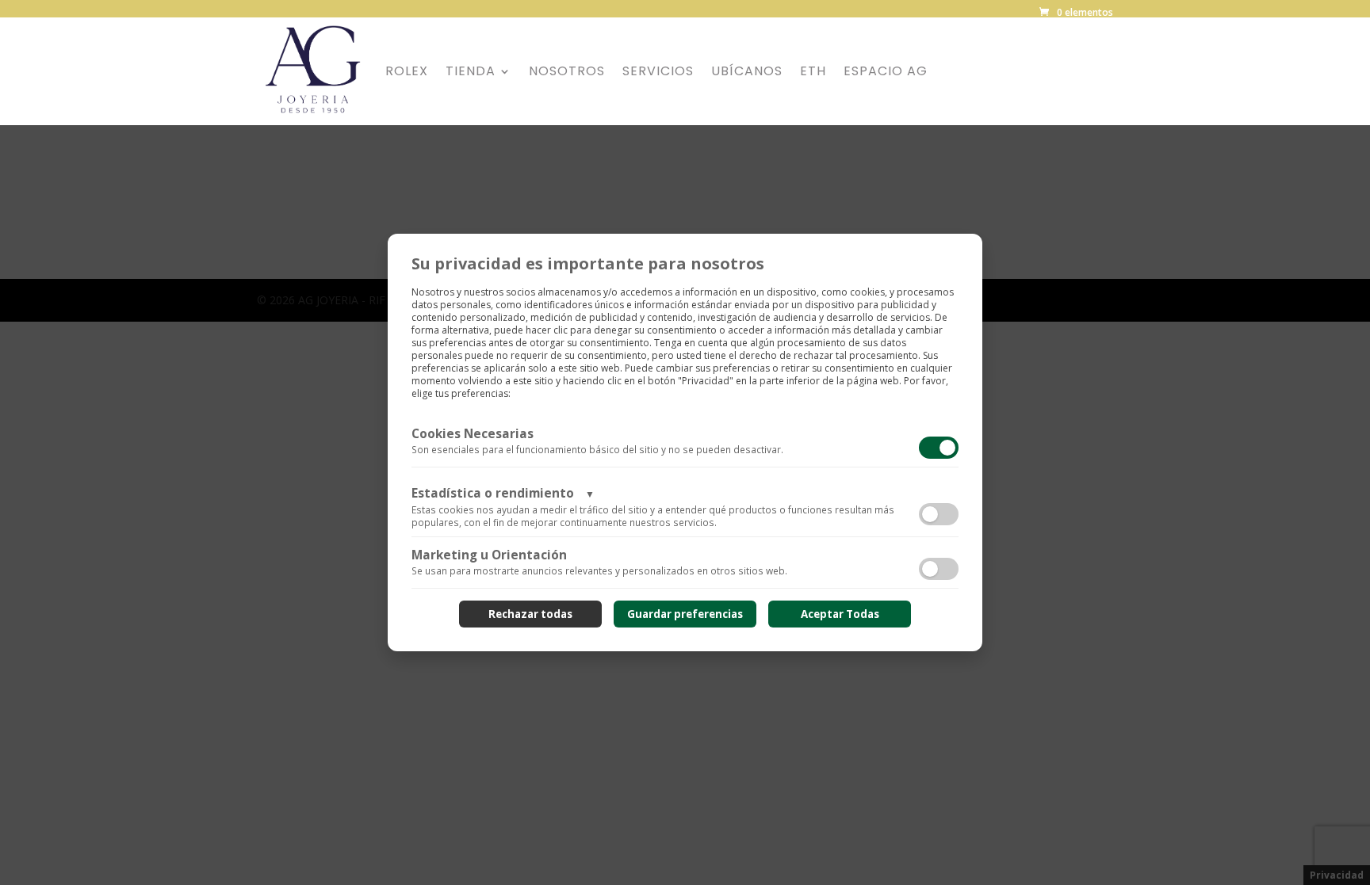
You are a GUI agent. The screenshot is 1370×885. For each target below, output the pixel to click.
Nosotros (567, 73)
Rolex (406, 73)
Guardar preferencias (685, 614)
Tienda (471, 73)
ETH (813, 73)
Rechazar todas (530, 614)
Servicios (658, 73)
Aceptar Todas (840, 614)
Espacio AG (886, 73)
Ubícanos (747, 73)
